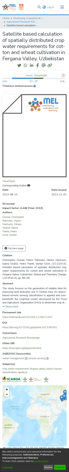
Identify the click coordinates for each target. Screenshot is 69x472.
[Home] (9, 7)
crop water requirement (15, 369)
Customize (7, 467)
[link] (21, 337)
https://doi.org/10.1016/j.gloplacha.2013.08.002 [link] (29, 327)
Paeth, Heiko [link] (9, 231)
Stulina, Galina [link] (10, 228)
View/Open (8, 181)
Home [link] (6, 18)
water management (13, 358)
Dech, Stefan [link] (9, 235)
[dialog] (34, 460)
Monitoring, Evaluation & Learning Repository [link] (29, 18)
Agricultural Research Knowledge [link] (22, 21)
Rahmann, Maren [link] (11, 220)
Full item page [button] (15, 248)
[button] (39, 7)
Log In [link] (50, 7)
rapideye (22, 372)
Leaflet (8, 447)
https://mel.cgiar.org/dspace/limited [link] (21, 348)
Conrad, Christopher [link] (13, 217)
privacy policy (41, 461)
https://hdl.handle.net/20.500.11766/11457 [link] (27, 317)
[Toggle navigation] (62, 7)
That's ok (60, 467)
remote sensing (37, 358)
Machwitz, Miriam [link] (12, 224)
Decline (48, 467)
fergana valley (37, 369)
